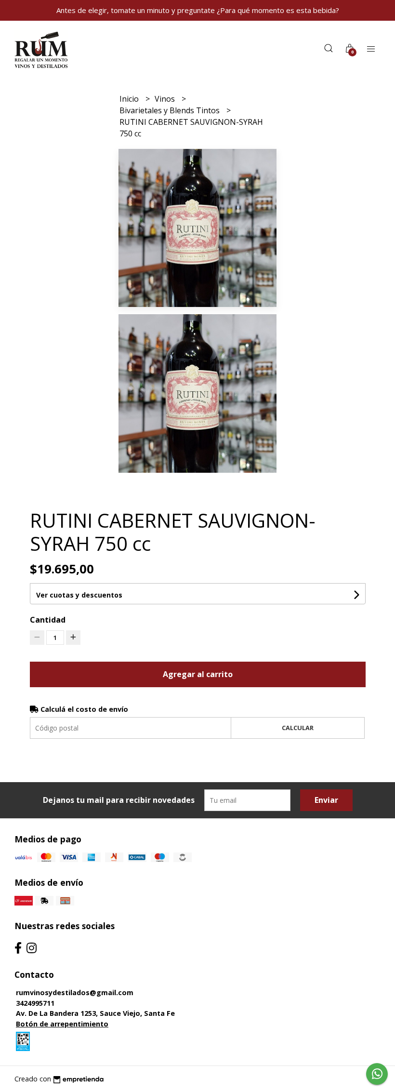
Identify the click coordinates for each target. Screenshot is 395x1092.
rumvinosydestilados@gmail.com (74, 992)
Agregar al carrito (198, 674)
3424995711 (35, 1003)
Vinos (166, 98)
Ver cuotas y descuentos (79, 594)
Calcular (298, 727)
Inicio (130, 98)
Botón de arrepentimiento (62, 1023)
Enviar (326, 800)
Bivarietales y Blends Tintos (170, 110)
